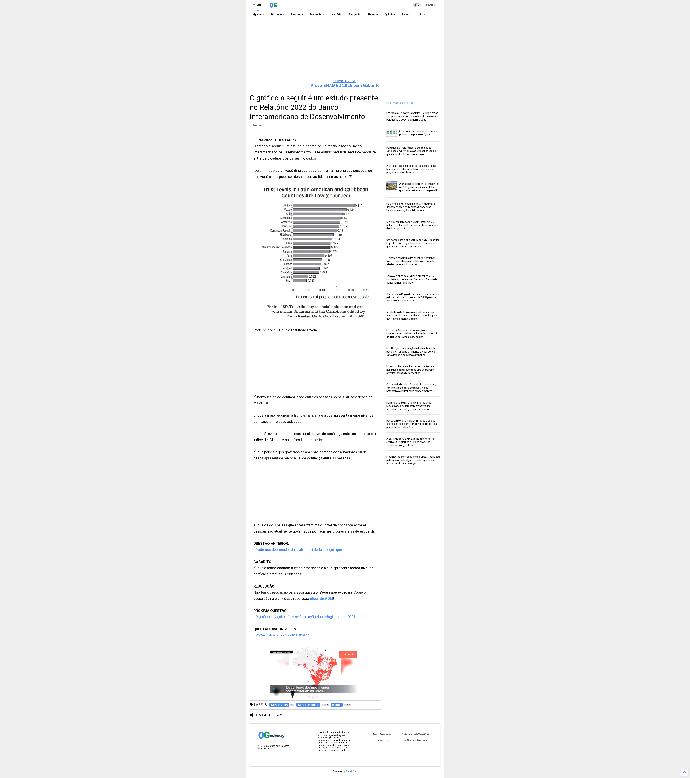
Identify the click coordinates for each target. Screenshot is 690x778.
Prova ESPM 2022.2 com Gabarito (283, 635)
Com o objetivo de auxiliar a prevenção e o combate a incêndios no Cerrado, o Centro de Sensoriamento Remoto (411, 279)
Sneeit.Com (351, 771)
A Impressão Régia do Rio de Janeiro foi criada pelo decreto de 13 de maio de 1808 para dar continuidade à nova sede (412, 297)
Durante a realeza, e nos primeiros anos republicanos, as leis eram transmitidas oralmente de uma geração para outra (408, 406)
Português (277, 14)
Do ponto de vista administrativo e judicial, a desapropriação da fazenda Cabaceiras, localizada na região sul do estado (411, 207)
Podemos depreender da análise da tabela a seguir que (299, 549)
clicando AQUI (321, 598)
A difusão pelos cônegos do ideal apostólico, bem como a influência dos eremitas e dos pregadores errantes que (411, 169)
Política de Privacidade (415, 740)
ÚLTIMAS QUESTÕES (401, 103)
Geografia (354, 14)
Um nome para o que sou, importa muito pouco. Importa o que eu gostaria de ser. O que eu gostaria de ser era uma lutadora (413, 243)
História (336, 14)
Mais (419, 14)
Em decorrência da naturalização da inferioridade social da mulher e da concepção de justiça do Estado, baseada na (412, 333)
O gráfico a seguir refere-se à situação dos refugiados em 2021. (306, 617)
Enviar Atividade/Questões (415, 734)
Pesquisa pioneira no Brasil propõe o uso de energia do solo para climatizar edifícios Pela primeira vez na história (411, 424)
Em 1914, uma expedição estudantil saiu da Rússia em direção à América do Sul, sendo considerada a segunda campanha (410, 351)
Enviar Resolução (382, 734)
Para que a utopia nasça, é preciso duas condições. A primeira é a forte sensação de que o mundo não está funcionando (411, 151)
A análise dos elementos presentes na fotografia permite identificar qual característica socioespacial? (419, 187)
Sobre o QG (382, 740)
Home (260, 14)
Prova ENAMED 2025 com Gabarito (345, 85)
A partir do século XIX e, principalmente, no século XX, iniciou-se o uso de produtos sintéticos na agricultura (410, 442)
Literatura (297, 14)
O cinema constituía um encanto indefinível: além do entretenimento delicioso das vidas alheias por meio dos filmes (411, 261)
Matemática (317, 14)
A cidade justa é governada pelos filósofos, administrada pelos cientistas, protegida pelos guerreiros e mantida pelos (412, 315)
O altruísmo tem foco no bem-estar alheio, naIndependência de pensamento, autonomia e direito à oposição (413, 225)
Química (390, 14)
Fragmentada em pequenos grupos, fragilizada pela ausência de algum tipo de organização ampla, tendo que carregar (413, 460)
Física (405, 14)
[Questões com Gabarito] (273, 6)
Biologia (373, 14)
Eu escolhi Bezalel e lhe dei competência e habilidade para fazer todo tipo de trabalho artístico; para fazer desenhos (410, 369)
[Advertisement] (345, 49)
